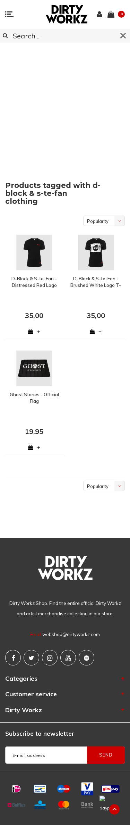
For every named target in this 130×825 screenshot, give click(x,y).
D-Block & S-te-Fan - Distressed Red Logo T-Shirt (34, 282)
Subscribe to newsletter (39, 733)
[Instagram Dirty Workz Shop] (50, 657)
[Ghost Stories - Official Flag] (34, 368)
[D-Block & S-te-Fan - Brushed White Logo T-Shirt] (96, 252)
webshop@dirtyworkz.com (71, 634)
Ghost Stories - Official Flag (34, 398)
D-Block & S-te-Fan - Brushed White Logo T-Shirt (95, 282)
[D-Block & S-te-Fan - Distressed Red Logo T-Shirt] (34, 252)
